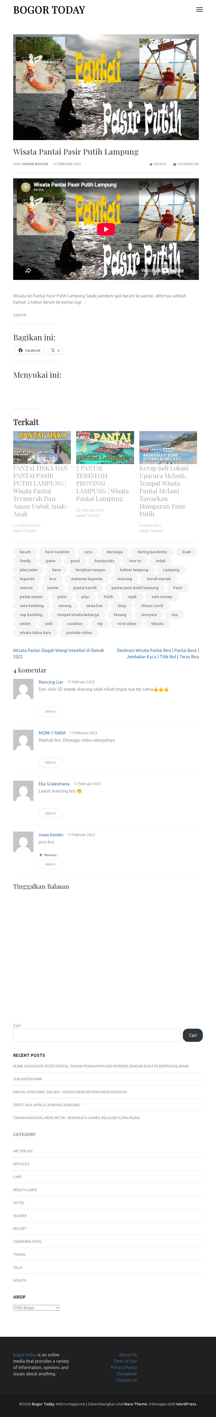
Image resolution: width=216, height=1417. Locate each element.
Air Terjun (22, 1151)
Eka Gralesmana (54, 783)
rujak (132, 597)
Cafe (17, 1177)
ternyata (149, 615)
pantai (52, 588)
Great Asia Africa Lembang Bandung (46, 1105)
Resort (20, 1229)
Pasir (177, 588)
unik (48, 624)
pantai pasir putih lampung (135, 588)
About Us (128, 1354)
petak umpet (31, 597)
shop (121, 606)
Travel (19, 1254)
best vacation (57, 552)
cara (88, 552)
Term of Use (125, 1361)
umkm (25, 624)
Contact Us (126, 1380)
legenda (27, 579)
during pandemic (152, 552)
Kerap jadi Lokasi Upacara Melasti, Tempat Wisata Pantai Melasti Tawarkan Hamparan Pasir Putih (163, 491)
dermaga (115, 552)
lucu (52, 579)
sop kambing (31, 615)
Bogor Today (49, 9)
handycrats (104, 561)
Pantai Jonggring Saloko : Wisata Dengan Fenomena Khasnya (70, 1092)
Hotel (19, 1203)
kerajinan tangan (90, 570)
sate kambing (32, 606)
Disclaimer (127, 1373)
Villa (17, 1267)
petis (62, 597)
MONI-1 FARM (52, 733)
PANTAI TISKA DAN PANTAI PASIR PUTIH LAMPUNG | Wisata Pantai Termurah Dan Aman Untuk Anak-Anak (40, 491)
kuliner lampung (134, 570)
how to (135, 561)
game (51, 561)
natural (26, 588)
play (85, 597)
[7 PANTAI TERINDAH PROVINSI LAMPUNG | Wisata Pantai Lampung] (105, 447)
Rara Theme (136, 1404)
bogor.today (25, 1354)
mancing (124, 579)
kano (56, 570)
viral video (126, 624)
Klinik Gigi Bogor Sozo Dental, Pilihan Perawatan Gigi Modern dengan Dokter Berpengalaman (101, 1066)
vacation (74, 624)
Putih (108, 597)
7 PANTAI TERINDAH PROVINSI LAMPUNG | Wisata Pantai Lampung (102, 483)
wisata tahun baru (35, 633)
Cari (17, 1025)
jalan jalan (28, 570)
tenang (120, 615)
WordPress (186, 1404)
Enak (186, 552)
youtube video (79, 633)
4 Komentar (188, 164)
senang (64, 606)
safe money (161, 597)
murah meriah (159, 579)
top (174, 615)
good (75, 561)
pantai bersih (85, 588)
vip (100, 624)
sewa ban (94, 606)
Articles (21, 1164)
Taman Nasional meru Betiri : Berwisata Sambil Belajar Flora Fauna (76, 1118)
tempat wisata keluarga (78, 615)
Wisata (160, 164)
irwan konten (51, 834)
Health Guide (25, 1190)
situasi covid (152, 606)
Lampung (171, 570)
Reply (51, 711)
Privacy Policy (124, 1367)
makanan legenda (86, 579)
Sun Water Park (27, 1079)
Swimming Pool (27, 1241)
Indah (161, 561)
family (25, 561)
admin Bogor (35, 164)
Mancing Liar (51, 682)
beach (25, 552)
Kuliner (20, 1216)
